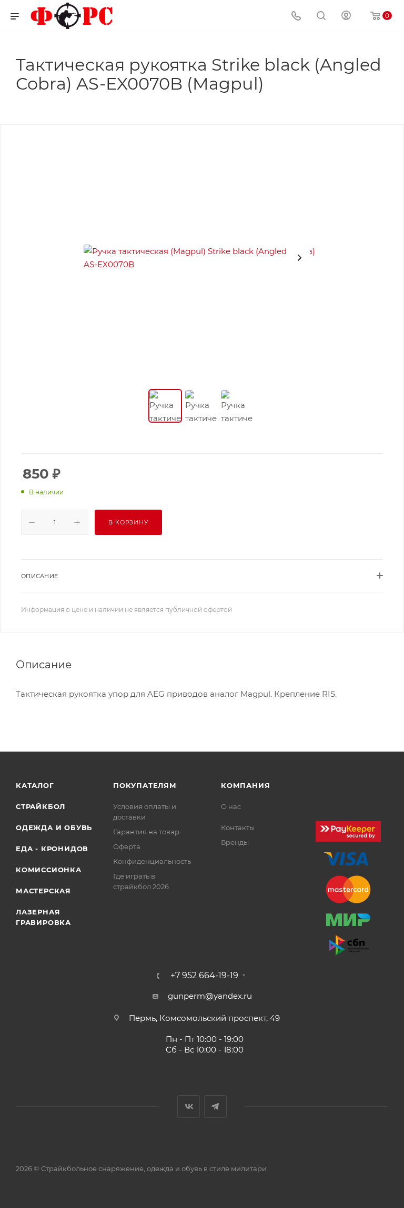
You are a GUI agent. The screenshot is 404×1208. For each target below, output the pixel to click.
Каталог (35, 785)
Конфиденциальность (152, 861)
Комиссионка (49, 869)
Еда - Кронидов (52, 848)
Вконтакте (188, 1106)
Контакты (238, 827)
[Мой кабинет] (346, 17)
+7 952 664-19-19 (204, 975)
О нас (231, 806)
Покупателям (145, 785)
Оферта (126, 846)
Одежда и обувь (54, 827)
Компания (245, 785)
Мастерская (43, 890)
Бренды (235, 842)
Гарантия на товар (146, 831)
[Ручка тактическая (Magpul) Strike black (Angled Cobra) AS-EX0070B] (202, 257)
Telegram (215, 1106)
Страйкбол (40, 806)
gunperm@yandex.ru (210, 996)
